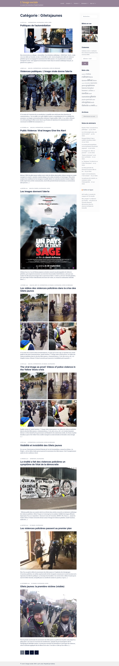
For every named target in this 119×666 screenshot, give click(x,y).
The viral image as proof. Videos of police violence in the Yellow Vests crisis (47, 368)
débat (90, 80)
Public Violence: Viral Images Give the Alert (43, 130)
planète (84, 99)
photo (93, 96)
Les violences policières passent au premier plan (46, 528)
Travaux (76, 3)
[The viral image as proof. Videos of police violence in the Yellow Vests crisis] (48, 399)
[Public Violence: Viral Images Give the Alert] (48, 153)
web (93, 105)
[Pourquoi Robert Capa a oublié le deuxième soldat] (86, 30)
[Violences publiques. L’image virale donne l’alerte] (48, 93)
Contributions (32, 22)
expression (93, 83)
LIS (94, 90)
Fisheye (36, 188)
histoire (84, 88)
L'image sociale (29, 2)
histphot (91, 88)
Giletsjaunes (40, 22)
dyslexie (84, 80)
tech (92, 102)
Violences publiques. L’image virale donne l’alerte (46, 71)
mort (90, 93)
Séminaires (84, 3)
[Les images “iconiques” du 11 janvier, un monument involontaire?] (94, 30)
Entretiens (33, 458)
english (83, 83)
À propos (68, 3)
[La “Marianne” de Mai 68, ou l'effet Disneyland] (94, 38)
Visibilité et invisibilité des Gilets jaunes (41, 445)
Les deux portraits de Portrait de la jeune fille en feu (89, 169)
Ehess (95, 80)
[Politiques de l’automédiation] (48, 40)
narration (86, 97)
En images (51, 285)
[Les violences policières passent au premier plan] (48, 550)
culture (85, 77)
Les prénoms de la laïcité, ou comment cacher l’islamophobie (89, 180)
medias (85, 93)
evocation (87, 83)
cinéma (88, 74)
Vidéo (49, 22)
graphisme (90, 85)
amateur (83, 74)
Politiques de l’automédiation (35, 25)
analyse (30, 68)
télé (90, 105)
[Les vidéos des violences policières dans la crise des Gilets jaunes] (48, 322)
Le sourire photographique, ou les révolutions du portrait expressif (90, 146)
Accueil (62, 3)
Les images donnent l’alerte (34, 191)
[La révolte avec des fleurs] (86, 38)
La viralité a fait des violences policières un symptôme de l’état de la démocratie (42, 463)
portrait (89, 99)
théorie (85, 105)
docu (91, 77)
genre (84, 85)
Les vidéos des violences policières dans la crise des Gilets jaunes (48, 289)
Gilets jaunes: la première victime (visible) (42, 586)
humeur (85, 90)
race (93, 99)
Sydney (53, 663)
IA (88, 90)
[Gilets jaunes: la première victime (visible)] (48, 613)
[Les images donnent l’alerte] (48, 232)
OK (85, 63)
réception (86, 102)
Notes (46, 22)
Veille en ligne (88, 190)
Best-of (92, 3)
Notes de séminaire (55, 68)
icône (91, 90)
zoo (96, 105)
